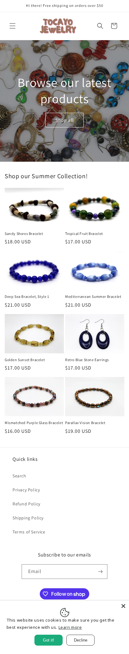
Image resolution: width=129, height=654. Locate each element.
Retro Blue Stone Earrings (87, 359)
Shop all (64, 120)
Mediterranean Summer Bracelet (93, 296)
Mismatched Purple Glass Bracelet (34, 422)
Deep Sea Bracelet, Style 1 (27, 296)
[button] (12, 26)
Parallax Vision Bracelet (85, 422)
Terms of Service (29, 532)
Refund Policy (26, 504)
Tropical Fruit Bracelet (84, 233)
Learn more (70, 627)
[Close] (123, 606)
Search (19, 476)
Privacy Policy (26, 490)
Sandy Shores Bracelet (24, 233)
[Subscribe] (100, 571)
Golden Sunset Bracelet (25, 359)
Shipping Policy (28, 518)
